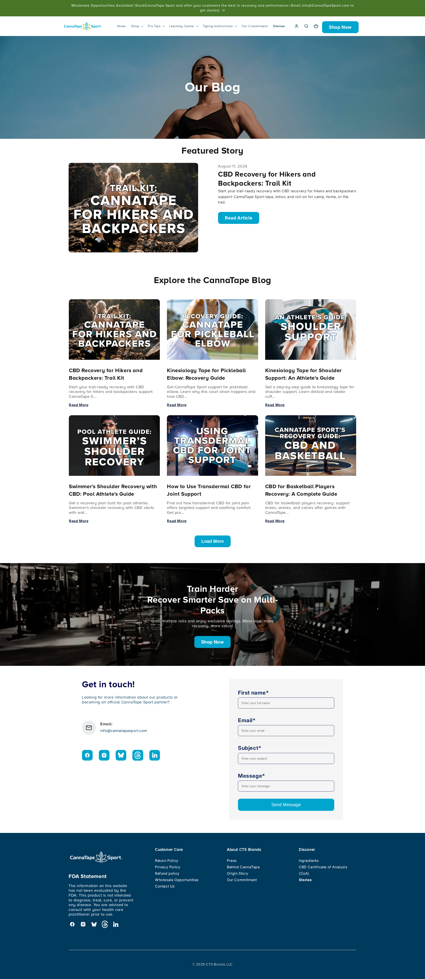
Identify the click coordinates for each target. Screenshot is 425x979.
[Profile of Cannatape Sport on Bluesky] (121, 756)
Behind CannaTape (243, 867)
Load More (212, 541)
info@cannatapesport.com (123, 730)
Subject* (249, 748)
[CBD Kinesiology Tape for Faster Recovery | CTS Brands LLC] (83, 26)
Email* (247, 720)
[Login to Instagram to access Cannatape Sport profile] (104, 756)
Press (232, 860)
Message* (251, 776)
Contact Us (165, 886)
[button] (136, 26)
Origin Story (237, 873)
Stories (305, 880)
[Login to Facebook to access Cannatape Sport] (87, 756)
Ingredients (309, 860)
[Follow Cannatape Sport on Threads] (137, 756)
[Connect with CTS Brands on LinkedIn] (154, 756)
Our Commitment (242, 880)
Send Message (286, 804)
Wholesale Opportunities (177, 880)
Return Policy (166, 860)
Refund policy (167, 873)
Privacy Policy (167, 867)
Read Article (238, 218)
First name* (253, 692)
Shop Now (340, 27)
